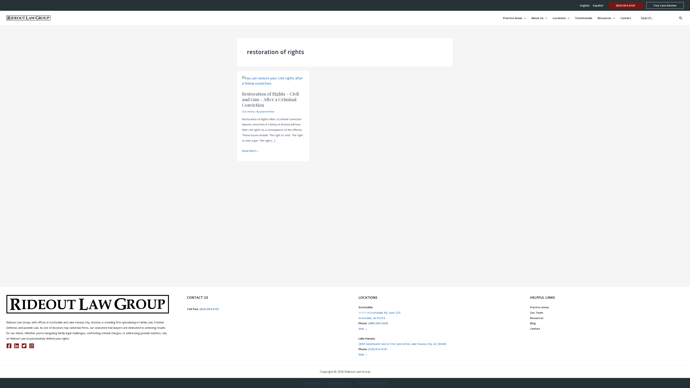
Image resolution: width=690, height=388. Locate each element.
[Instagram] (31, 345)
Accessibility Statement (372, 383)
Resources (537, 318)
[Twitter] (24, 345)
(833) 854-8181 (209, 309)
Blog (533, 323)
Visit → (362, 328)
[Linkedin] (16, 345)
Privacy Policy (311, 383)
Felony (251, 111)
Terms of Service (338, 383)
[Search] (680, 18)
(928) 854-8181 (378, 349)
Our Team (536, 312)
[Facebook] (9, 345)
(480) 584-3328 (378, 323)
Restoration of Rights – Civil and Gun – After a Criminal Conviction (270, 99)
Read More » (250, 151)
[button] (626, 5)
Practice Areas (539, 307)
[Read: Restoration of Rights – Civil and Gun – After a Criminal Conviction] (273, 80)
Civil (244, 111)
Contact (535, 328)
